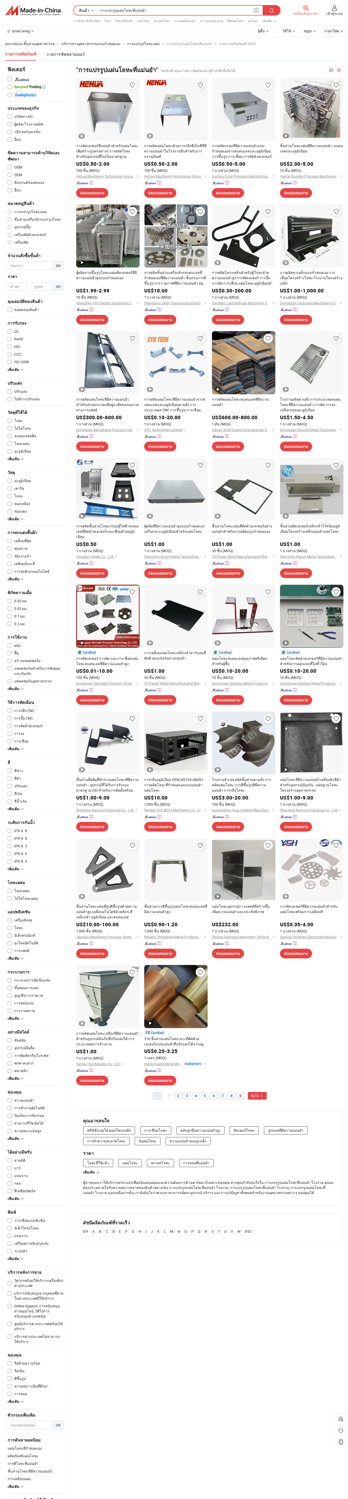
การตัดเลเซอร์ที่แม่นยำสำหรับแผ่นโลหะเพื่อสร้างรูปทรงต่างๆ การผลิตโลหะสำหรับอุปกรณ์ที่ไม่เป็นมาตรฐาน (107, 151)
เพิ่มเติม (89, 1172)
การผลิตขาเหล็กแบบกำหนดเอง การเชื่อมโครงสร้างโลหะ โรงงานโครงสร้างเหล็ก (311, 278)
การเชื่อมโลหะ (155, 1130)
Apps (308, 31)
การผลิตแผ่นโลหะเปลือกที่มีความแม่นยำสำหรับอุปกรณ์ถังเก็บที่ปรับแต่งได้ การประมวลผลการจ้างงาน (107, 1038)
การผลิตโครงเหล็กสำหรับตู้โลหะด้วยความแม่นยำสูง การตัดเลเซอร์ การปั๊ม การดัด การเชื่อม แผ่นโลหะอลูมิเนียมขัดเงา (243, 278)
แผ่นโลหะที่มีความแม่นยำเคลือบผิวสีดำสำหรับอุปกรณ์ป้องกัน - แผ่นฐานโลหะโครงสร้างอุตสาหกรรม (310, 785)
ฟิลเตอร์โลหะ (244, 1130)
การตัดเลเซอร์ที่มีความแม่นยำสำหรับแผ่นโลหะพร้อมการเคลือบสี (309, 909)
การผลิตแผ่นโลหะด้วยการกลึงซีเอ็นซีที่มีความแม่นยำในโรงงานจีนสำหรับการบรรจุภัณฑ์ (175, 151)
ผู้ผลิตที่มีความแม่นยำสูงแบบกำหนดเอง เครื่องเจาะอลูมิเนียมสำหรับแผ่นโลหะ (174, 529)
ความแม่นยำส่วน (211, 21)
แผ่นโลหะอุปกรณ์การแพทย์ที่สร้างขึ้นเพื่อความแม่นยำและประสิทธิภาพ (241, 909)
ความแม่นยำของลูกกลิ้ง (188, 1141)
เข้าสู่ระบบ (334, 13)
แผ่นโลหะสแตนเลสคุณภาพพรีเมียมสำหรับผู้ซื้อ (239, 661)
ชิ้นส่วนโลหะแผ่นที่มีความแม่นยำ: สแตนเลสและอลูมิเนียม (311, 148)
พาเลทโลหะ (162, 21)
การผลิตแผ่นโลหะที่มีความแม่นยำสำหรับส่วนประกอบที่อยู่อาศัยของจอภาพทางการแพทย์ (107, 404)
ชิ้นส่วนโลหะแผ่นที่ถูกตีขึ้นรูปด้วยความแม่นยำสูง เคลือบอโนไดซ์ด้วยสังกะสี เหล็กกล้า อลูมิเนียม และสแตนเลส (106, 911)
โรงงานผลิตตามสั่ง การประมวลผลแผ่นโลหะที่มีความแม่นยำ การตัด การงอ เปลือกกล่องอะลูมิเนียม (310, 404)
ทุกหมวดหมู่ (21, 31)
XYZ (248, 1231)
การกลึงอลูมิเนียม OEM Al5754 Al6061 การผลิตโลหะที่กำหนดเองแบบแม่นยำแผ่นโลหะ (174, 785)
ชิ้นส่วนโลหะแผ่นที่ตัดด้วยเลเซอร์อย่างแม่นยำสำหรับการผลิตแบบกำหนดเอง (242, 529)
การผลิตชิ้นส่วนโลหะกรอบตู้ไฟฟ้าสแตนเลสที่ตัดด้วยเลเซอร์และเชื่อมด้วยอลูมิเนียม (107, 531)
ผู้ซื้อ (261, 31)
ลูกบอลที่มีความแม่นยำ (285, 1130)
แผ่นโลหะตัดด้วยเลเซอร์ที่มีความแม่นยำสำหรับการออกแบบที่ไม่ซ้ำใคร (311, 661)
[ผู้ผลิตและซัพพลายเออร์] (33, 10)
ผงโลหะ (253, 21)
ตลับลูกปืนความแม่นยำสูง (200, 1130)
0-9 (85, 1231)
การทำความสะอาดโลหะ (106, 1141)
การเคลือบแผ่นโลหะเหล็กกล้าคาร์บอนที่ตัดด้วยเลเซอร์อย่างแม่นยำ (175, 655)
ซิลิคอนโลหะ (235, 21)
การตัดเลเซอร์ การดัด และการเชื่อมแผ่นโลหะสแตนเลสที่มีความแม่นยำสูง (107, 661)
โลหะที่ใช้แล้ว (124, 21)
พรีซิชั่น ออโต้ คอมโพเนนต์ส (109, 1130)
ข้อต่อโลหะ (147, 1141)
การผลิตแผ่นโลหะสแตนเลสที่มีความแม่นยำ (240, 402)
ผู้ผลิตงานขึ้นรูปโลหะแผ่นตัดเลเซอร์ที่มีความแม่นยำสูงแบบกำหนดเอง (106, 275)
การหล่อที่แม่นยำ (185, 21)
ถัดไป (255, 1095)
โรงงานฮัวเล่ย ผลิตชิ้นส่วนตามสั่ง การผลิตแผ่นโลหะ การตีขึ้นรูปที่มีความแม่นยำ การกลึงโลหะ (241, 785)
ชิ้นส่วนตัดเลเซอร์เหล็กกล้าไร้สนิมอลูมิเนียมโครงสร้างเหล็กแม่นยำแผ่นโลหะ (310, 529)
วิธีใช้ (287, 31)
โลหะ (107, 21)
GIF (217, 136)
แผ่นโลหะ (143, 21)
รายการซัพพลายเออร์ (66, 54)
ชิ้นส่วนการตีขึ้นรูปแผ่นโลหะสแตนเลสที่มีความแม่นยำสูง (175, 909)
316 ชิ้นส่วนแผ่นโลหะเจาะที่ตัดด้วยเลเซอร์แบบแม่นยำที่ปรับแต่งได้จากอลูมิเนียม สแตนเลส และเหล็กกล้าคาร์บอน (175, 1041)
